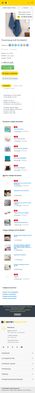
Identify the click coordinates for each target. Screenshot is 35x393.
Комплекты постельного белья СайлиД (22, 203)
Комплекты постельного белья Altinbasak (22, 183)
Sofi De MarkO (9, 53)
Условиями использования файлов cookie (20, 310)
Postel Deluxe (10, 55)
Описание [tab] (6, 85)
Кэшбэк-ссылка (17, 85)
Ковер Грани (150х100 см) (21, 222)
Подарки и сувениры (9, 294)
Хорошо (17, 314)
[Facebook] (8, 347)
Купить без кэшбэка (11, 78)
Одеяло (16, 276)
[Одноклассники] (12, 347)
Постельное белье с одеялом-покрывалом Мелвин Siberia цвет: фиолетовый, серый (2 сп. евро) (22, 246)
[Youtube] (22, 347)
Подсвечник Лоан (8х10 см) (21, 190)
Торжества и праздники (10, 292)
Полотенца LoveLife (19, 138)
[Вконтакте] (3, 347)
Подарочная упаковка (10, 296)
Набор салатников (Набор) (21, 213)
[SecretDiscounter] (6, 2)
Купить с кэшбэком (10, 73)
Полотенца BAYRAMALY (20, 158)
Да (18, 16)
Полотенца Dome (18, 129)
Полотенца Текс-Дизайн (21, 148)
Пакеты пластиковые (9, 298)
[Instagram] (17, 347)
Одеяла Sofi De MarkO (20, 255)
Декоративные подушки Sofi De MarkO (23, 236)
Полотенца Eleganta (19, 167)
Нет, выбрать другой (26, 16)
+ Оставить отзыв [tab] (8, 88)
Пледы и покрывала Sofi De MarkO (21, 265)
